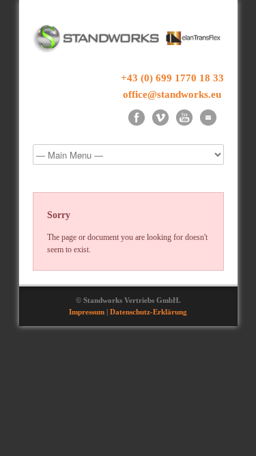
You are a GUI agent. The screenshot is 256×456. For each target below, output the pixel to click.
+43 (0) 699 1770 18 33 (172, 77)
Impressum (86, 312)
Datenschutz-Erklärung (148, 312)
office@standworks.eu (172, 94)
